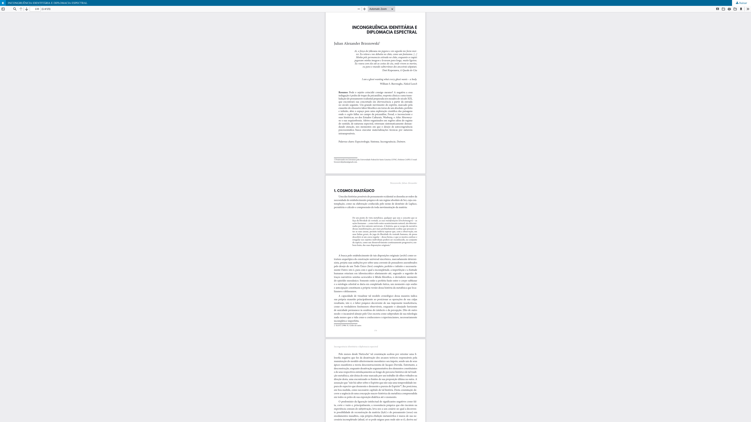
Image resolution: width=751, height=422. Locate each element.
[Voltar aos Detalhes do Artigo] (3, 3)
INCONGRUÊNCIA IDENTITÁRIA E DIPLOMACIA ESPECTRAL (47, 3)
